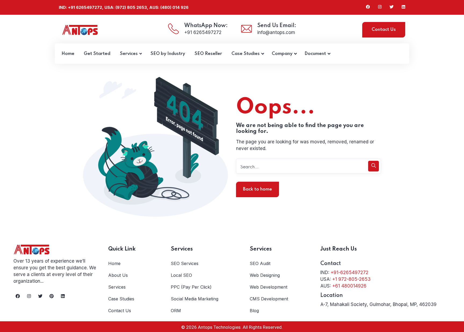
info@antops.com (276, 32)
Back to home (257, 189)
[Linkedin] (63, 296)
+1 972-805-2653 (351, 279)
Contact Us (384, 29)
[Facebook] (17, 296)
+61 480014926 (349, 286)
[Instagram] (29, 296)
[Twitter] (40, 296)
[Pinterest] (51, 296)
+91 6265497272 (203, 32)
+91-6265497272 (349, 272)
